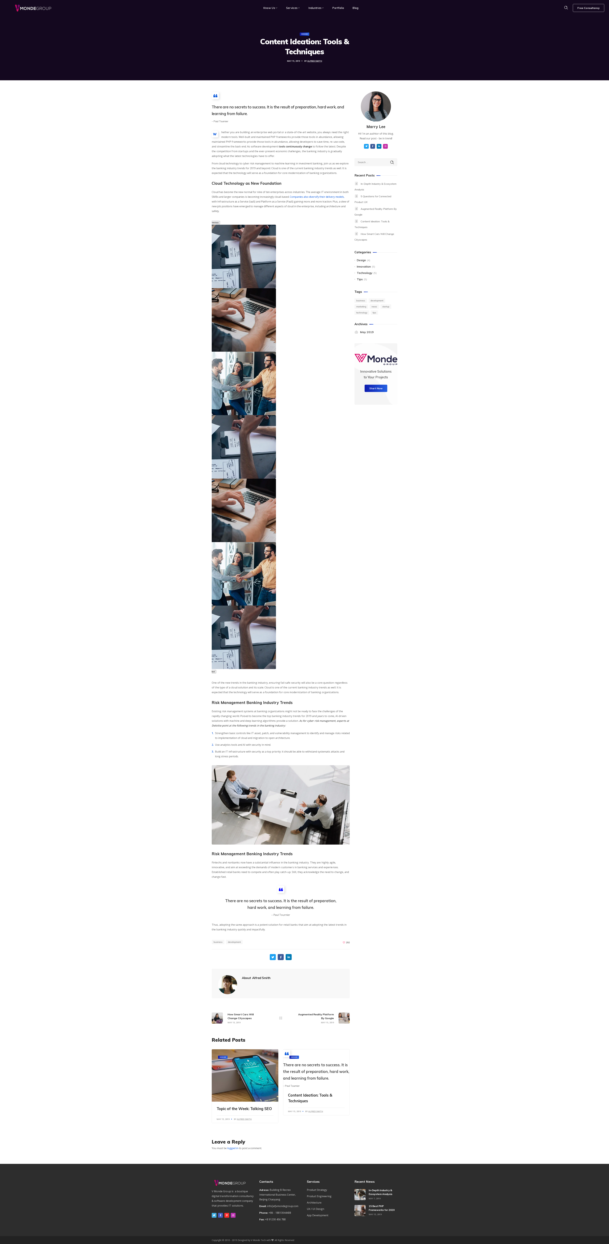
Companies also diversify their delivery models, (317, 197)
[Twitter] (214, 1215)
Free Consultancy (588, 8)
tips (374, 312)
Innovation (364, 266)
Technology (364, 273)
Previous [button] (215, 222)
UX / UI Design (315, 1209)
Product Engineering (319, 1196)
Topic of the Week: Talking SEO (244, 1108)
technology (361, 312)
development (234, 942)
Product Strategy (317, 1190)
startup (385, 306)
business (218, 942)
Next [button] (213, 671)
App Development (317, 1215)
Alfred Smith (314, 61)
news (374, 306)
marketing (361, 306)
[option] (245, 383)
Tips (360, 279)
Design (304, 34)
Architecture (314, 1202)
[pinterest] (226, 1215)
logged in (232, 1148)
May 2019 (367, 332)
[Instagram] (233, 1215)
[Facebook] (220, 1215)
